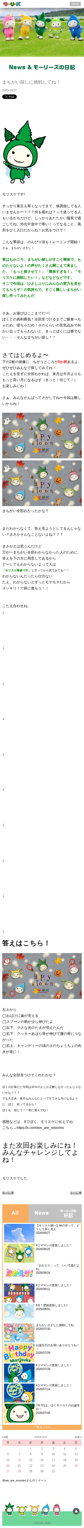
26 (76, 1465)
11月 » (78, 1437)
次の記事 (76, 1192)
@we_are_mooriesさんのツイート (24, 1480)
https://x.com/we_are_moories (40, 1128)
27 (7, 1471)
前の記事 (8, 1192)
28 (19, 1471)
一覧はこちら (42, 1427)
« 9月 (5, 1437)
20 (7, 1465)
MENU (75, 4)
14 (19, 1460)
